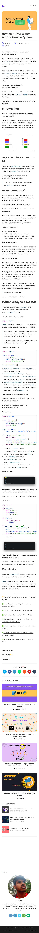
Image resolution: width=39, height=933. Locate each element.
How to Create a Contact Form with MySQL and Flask (19, 735)
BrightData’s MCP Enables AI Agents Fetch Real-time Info (22, 818)
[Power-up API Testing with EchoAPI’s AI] (5, 809)
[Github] (24, 915)
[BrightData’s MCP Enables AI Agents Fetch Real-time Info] (5, 819)
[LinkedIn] (15, 915)
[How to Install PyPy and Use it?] (5, 829)
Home (7, 927)
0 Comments (24, 811)
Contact (19, 927)
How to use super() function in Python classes (17, 610)
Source (9, 292)
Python (7, 46)
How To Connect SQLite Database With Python (19, 705)
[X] (19, 915)
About (13, 927)
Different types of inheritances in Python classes (18, 615)
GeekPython (32, 931)
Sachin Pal (7, 43)
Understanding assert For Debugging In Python (19, 794)
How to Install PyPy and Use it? (20, 828)
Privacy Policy (28, 927)
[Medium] (28, 915)
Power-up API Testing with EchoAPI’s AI (23, 809)
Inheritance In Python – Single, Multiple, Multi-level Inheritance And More (19, 765)
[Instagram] (11, 915)
